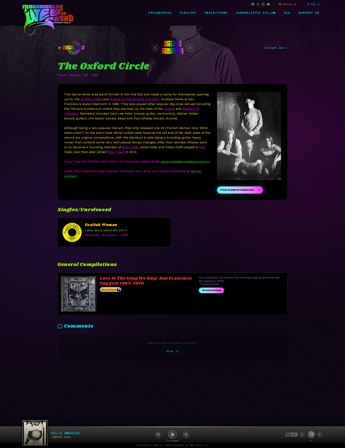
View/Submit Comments (237, 190)
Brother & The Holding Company (135, 99)
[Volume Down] (302, 434)
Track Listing (211, 290)
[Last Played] (158, 434)
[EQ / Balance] (186, 434)
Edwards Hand (60, 437)
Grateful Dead (91, 99)
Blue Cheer (130, 147)
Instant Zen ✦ (276, 48)
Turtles (169, 109)
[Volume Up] (320, 434)
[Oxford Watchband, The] (190, 48)
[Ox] (155, 48)
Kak (202, 147)
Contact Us (289, 4)
